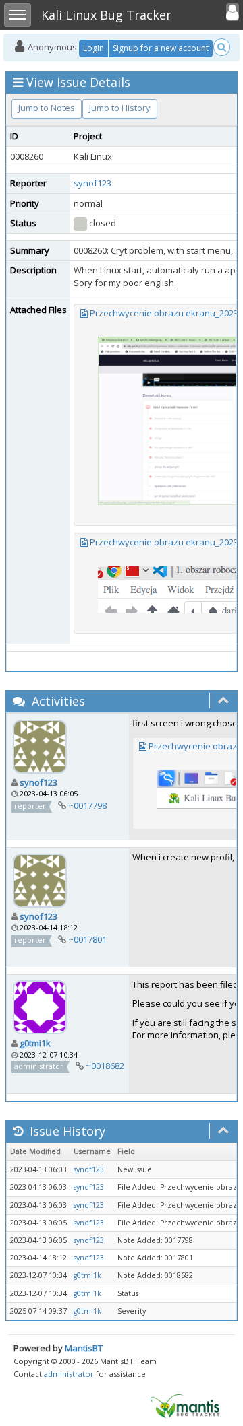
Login (93, 48)
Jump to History (120, 108)
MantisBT (84, 1348)
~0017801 (87, 939)
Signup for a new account (161, 48)
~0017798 (87, 805)
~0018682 (105, 1066)
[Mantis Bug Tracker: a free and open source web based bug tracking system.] (185, 1405)
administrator (69, 1374)
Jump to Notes (46, 108)
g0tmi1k (35, 1043)
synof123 (92, 183)
